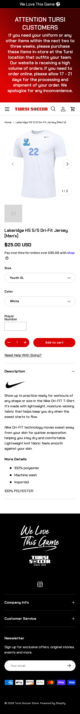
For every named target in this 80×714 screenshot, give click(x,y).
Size (7, 268)
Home (8, 122)
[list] (40, 164)
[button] (73, 109)
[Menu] (7, 109)
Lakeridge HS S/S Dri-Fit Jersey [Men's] (41, 122)
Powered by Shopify (53, 703)
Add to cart (54, 342)
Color (8, 291)
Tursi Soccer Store (27, 703)
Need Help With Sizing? (23, 355)
